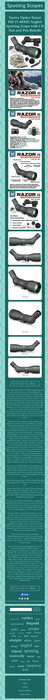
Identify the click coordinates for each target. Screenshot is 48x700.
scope (33, 628)
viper (39, 657)
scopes (28, 633)
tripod (16, 651)
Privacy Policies (25, 691)
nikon (27, 640)
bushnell (35, 636)
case (15, 660)
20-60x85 (37, 633)
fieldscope (15, 619)
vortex (27, 617)
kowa (35, 660)
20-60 (25, 669)
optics (14, 629)
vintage (14, 646)
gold (37, 619)
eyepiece (34, 665)
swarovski (16, 656)
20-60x (12, 666)
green (23, 630)
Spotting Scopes (25, 679)
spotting (31, 650)
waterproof (12, 633)
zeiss (26, 635)
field (28, 661)
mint (37, 646)
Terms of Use (25, 694)
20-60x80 (21, 633)
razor (30, 656)
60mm (23, 661)
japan (37, 640)
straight (15, 640)
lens (19, 636)
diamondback (17, 624)
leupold (32, 623)
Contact (25, 687)
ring (13, 635)
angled (26, 645)
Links (25, 683)
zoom (20, 666)
